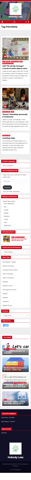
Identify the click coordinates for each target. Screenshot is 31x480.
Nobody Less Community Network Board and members (18, 240)
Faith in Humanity (8, 274)
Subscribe (7, 187)
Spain (21, 61)
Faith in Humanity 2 (8, 278)
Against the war (7, 305)
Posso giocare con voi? (9, 289)
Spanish (8, 61)
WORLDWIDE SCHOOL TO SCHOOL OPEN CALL (15, 369)
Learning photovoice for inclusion (14, 352)
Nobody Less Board (19, 237)
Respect (5, 293)
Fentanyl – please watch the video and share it (14, 403)
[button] (26, 22)
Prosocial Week (14, 61)
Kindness (5, 281)
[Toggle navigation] (14, 22)
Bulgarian (6, 216)
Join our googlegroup (15, 469)
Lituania (6, 210)
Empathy (5, 297)
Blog (4, 61)
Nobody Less (15, 16)
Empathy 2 (6, 301)
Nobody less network (9, 201)
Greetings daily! (8, 138)
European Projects (8, 382)
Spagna (6, 213)
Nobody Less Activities (8, 63)
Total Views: (5, 417)
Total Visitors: (5, 421)
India (5, 222)
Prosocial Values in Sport (10, 270)
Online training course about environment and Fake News (14, 387)
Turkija (6, 219)
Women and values (8, 266)
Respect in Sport (7, 285)
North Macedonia (9, 203)
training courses (18, 382)
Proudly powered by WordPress (10, 464)
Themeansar (15, 466)
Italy (5, 207)
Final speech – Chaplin (9, 262)
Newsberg (24, 464)
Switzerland (7, 225)
